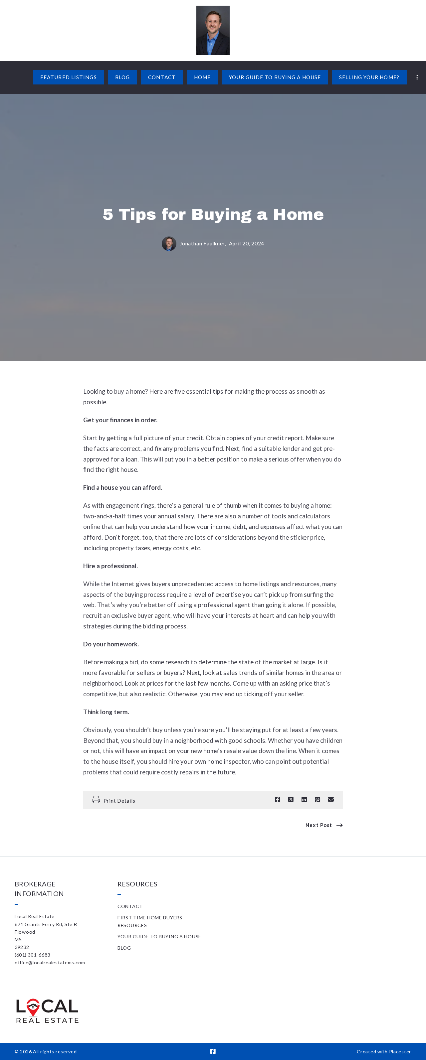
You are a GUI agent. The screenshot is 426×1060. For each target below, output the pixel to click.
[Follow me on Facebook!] (213, 1052)
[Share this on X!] (291, 800)
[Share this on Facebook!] (278, 800)
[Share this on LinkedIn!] (304, 800)
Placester (400, 1051)
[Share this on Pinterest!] (317, 800)
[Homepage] (213, 31)
